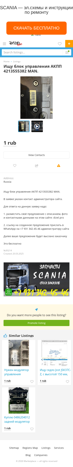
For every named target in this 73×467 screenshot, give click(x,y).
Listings (45, 447)
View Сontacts (36, 155)
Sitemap (14, 447)
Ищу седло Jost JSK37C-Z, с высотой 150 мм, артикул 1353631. (55, 372)
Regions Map (30, 447)
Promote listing (37, 323)
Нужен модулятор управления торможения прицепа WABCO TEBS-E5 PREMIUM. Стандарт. (19, 372)
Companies (40, 455)
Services (59, 447)
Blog (28, 455)
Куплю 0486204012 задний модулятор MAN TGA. (17, 419)
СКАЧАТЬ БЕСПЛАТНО (36, 28)
